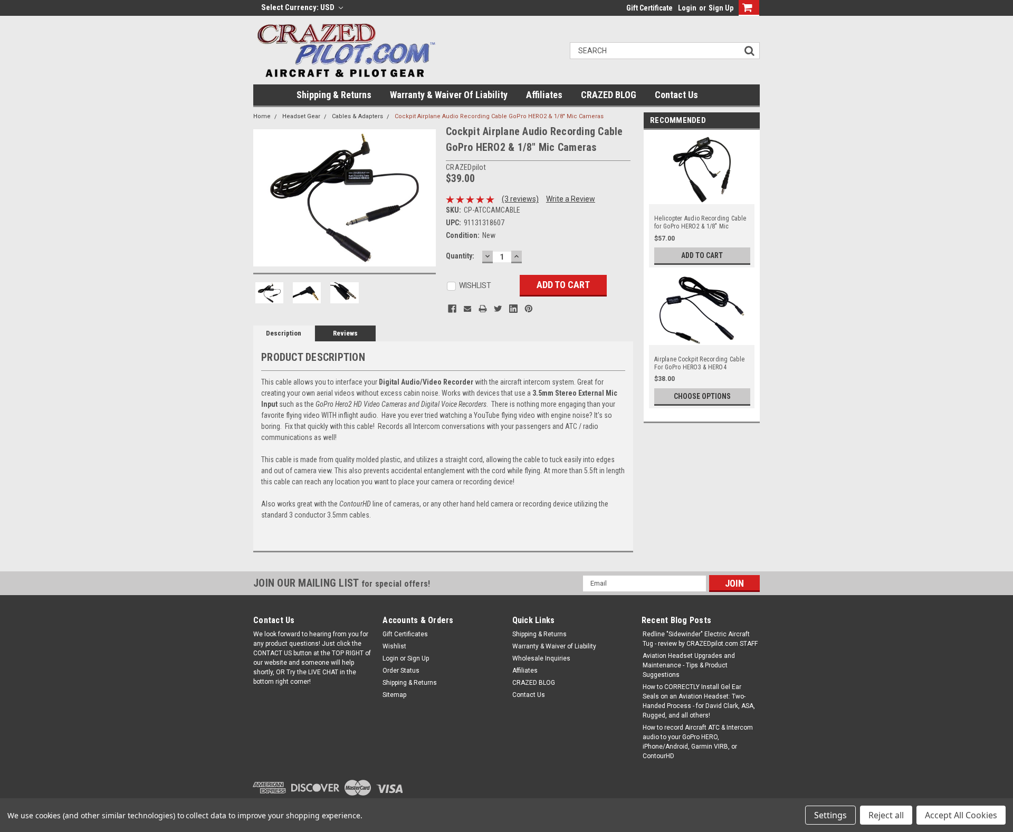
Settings (830, 815)
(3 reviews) (520, 199)
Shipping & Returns (334, 94)
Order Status (401, 670)
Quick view (702, 199)
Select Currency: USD (298, 7)
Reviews (345, 333)
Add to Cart (702, 255)
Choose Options (702, 396)
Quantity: (460, 256)
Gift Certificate (649, 8)
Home (262, 116)
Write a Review (570, 199)
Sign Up (721, 8)
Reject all (886, 815)
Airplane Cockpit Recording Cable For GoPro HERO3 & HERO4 (699, 363)
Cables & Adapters (357, 116)
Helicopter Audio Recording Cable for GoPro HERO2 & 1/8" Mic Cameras (700, 223)
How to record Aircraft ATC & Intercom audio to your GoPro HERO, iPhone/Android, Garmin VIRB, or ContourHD (698, 742)
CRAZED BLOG (608, 94)
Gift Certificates (405, 634)
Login (687, 8)
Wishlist (394, 646)
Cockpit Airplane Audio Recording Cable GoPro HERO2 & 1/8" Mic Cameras (499, 116)
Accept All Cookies (961, 815)
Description (283, 333)
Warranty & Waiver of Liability (449, 94)
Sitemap (394, 695)
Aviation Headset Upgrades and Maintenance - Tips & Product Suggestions (689, 665)
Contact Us (676, 94)
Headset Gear (301, 116)
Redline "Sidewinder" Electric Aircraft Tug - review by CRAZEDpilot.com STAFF (700, 638)
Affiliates (544, 94)
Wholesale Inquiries (541, 658)
